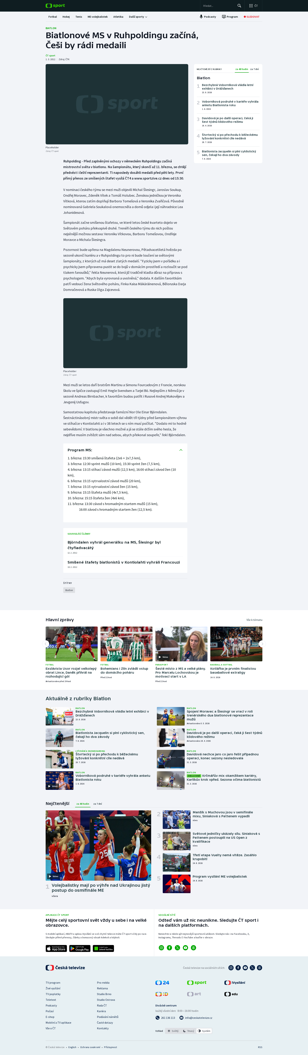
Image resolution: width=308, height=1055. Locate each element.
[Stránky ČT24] (162, 984)
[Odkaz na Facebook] (169, 948)
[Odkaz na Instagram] (161, 948)
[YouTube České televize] (245, 968)
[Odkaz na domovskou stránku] (61, 6)
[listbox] (188, 1031)
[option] (173, 1030)
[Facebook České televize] (238, 968)
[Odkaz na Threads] (193, 948)
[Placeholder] (117, 104)
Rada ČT (102, 1005)
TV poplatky (53, 994)
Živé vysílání (53, 988)
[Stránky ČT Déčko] (161, 995)
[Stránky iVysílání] (234, 984)
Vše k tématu (254, 620)
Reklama (102, 988)
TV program (53, 982)
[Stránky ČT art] (194, 995)
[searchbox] (218, 5)
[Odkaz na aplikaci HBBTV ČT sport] (103, 948)
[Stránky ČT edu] (231, 995)
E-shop (50, 1017)
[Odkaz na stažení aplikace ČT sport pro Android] (80, 948)
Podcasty (51, 1005)
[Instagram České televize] (231, 968)
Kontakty (103, 1028)
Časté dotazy (105, 1022)
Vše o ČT (51, 1028)
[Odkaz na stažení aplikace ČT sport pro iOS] (56, 948)
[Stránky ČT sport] (196, 984)
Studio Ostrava (106, 999)
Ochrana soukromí (90, 1047)
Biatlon (51, 28)
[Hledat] (239, 5)
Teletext (51, 999)
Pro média (103, 982)
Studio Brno (104, 994)
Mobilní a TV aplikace (58, 1022)
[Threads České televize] (259, 968)
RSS (260, 1047)
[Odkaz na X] (177, 948)
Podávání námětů (107, 1017)
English (72, 1047)
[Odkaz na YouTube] (185, 948)
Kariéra (101, 1011)
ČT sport (50, 55)
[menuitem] (53, 17)
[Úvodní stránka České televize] (66, 968)
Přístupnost (110, 1047)
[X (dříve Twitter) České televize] (252, 968)
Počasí (50, 1011)
